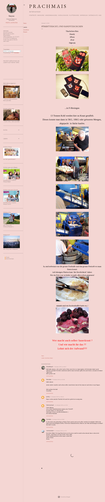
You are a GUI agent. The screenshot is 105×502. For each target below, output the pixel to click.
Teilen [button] (25, 23)
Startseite (32, 15)
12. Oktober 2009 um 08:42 (57, 396)
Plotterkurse (74, 15)
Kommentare (10, 259)
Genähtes (26, 30)
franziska (48, 379)
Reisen (25, 32)
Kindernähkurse (51, 15)
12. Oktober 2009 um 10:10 (61, 405)
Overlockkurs (63, 15)
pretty (48, 396)
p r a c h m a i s (47, 6)
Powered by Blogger (65, 496)
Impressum (84, 15)
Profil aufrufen (11, 22)
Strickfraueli (49, 366)
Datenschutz (93, 15)
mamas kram (50, 430)
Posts (7, 257)
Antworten (49, 376)
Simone (11, 16)
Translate (16, 52)
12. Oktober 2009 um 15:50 (58, 419)
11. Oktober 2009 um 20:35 (58, 379)
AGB (100, 15)
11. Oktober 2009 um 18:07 (59, 366)
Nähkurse (40, 15)
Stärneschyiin (50, 405)
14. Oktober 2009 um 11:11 (60, 430)
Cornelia (48, 419)
